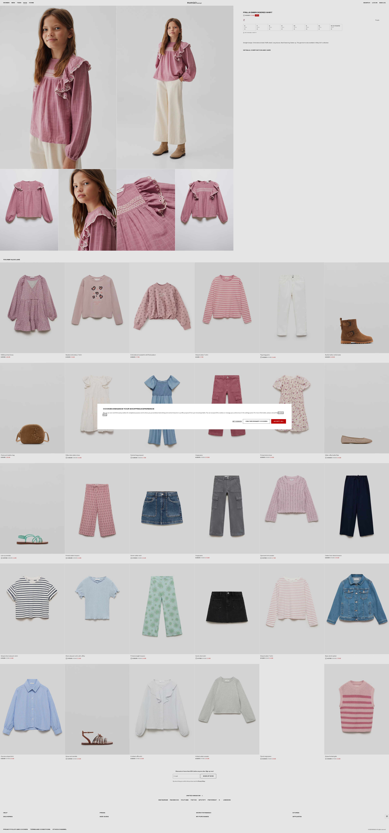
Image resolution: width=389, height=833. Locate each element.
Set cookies (237, 421)
